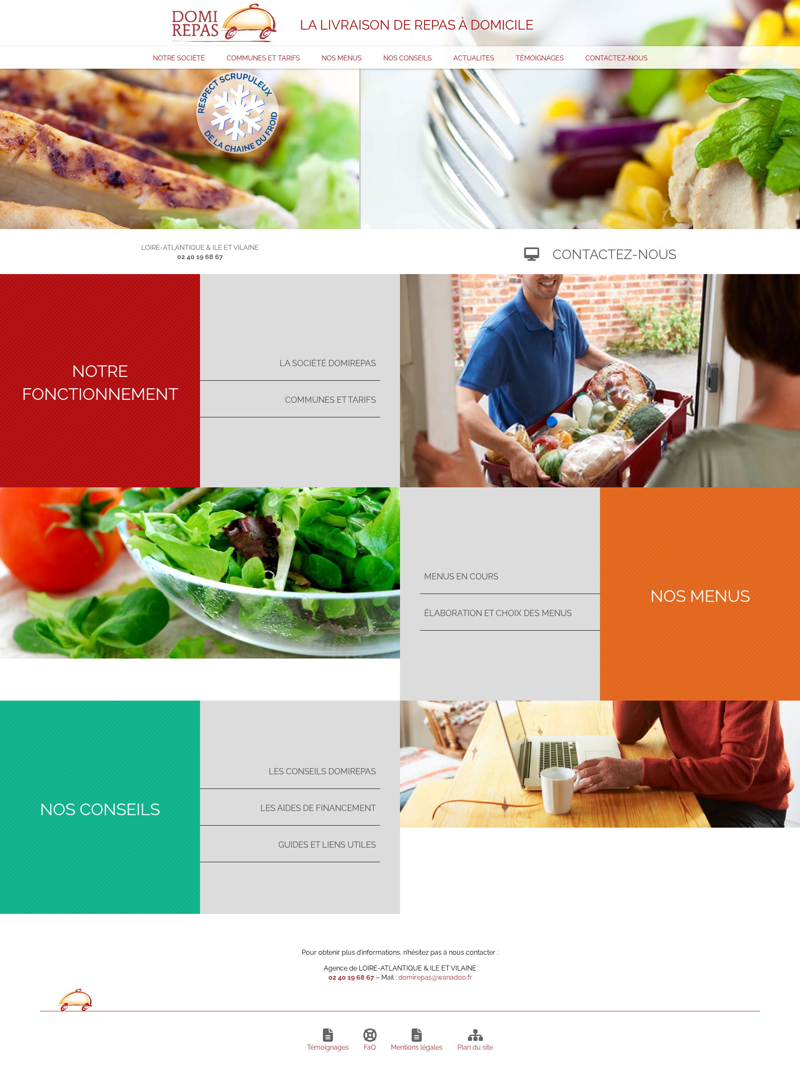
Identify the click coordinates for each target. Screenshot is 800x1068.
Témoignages (540, 57)
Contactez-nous (616, 57)
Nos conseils (407, 57)
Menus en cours (461, 575)
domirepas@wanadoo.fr (435, 976)
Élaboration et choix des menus (498, 612)
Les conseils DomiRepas (322, 770)
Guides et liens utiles (327, 843)
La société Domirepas (328, 362)
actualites (473, 57)
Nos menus (342, 57)
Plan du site (475, 1046)
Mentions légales (416, 1046)
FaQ (370, 1046)
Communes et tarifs (263, 57)
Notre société (179, 57)
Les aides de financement (318, 807)
